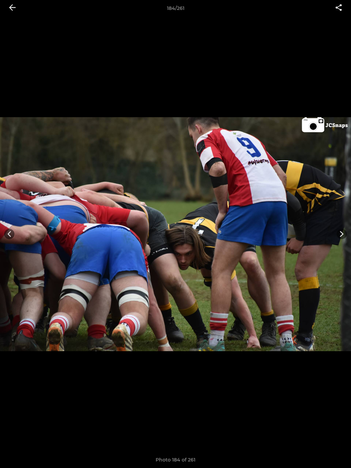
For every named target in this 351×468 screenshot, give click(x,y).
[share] (339, 8)
